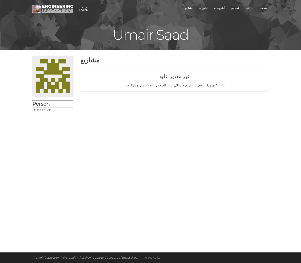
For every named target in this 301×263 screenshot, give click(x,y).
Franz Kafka (152, 257)
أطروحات (219, 8)
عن (248, 8)
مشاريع (188, 8)
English (83, 8)
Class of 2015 (43, 110)
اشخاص (235, 8)
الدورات (203, 8)
